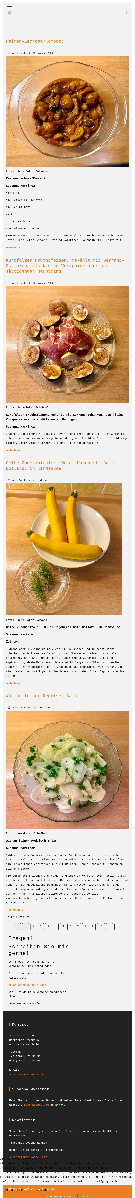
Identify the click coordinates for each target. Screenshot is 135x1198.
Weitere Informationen (57, 1195)
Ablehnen (42, 1190)
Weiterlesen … (14, 247)
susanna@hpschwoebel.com (27, 985)
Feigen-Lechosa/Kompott (35, 41)
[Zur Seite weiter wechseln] (109, 926)
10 (101, 926)
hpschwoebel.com (36, 1105)
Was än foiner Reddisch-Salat (43, 696)
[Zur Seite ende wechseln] (117, 926)
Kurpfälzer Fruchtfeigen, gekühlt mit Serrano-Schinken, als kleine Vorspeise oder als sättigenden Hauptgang (65, 266)
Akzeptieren (14, 1190)
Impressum (87, 1195)
